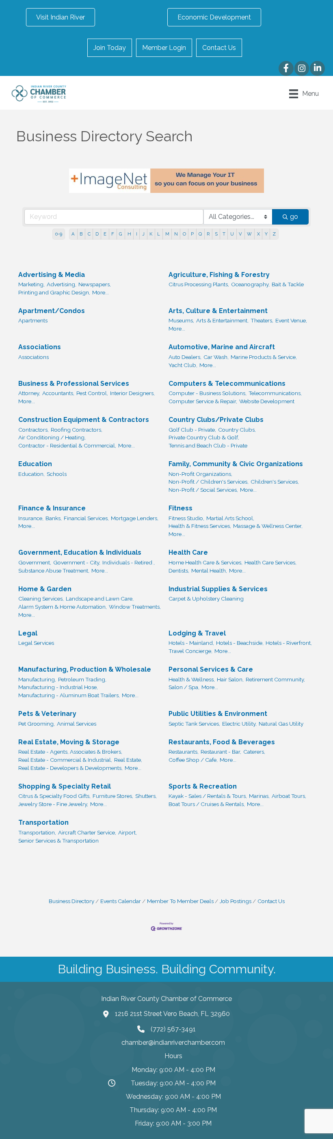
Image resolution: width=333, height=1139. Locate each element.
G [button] (120, 234)
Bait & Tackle (288, 284)
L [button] (158, 234)
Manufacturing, (37, 679)
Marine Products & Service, (264, 357)
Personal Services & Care (211, 669)
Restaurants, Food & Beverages (222, 742)
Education (35, 464)
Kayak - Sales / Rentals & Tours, (208, 796)
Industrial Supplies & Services (218, 589)
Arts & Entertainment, (222, 320)
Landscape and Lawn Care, (100, 598)
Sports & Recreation (203, 786)
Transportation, (37, 832)
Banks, (53, 518)
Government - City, (76, 562)
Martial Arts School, (230, 518)
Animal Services (76, 723)
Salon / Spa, (184, 687)
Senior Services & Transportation (58, 840)
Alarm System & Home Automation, (62, 606)
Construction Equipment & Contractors (83, 420)
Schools (57, 474)
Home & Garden (44, 589)
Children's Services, (275, 481)
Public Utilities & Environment (218, 714)
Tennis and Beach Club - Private (208, 445)
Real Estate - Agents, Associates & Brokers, (70, 751)
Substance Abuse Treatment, (53, 570)
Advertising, (61, 284)
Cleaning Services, (41, 598)
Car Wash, (216, 357)
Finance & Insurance (52, 508)
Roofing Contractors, (76, 429)
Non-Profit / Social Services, (203, 489)
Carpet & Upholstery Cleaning (206, 598)
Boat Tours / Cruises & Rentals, (207, 804)
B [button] (81, 234)
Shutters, (146, 796)
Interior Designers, (132, 393)
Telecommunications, (275, 393)
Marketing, (31, 284)
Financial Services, (86, 518)
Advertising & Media (51, 275)
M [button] (167, 234)
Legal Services (36, 643)
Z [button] (274, 234)
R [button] (208, 234)
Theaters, (262, 320)
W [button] (249, 234)
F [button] (112, 234)
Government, (34, 562)
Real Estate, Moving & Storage (68, 742)
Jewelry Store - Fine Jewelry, (53, 804)
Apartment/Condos (51, 311)
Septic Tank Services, (194, 723)
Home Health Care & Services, (205, 562)
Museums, (181, 320)
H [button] (129, 234)
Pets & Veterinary (47, 714)
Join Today (109, 48)
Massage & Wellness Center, (268, 526)
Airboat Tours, (289, 796)
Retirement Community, (275, 679)
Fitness (180, 508)
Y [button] (266, 234)
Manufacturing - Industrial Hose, (58, 687)
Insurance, (30, 518)
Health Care (188, 552)
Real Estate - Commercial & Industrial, (65, 759)
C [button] (89, 234)
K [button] (150, 234)
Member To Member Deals (180, 901)
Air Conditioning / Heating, (52, 437)
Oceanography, (250, 284)
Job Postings (235, 901)
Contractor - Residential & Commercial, (67, 445)
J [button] (143, 234)
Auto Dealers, (185, 357)
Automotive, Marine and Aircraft (222, 347)
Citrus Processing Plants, (199, 284)
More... (100, 292)
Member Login (164, 48)
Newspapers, (94, 284)
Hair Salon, (230, 679)
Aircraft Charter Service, (87, 832)
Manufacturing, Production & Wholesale (84, 669)
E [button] (105, 234)
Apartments (33, 320)
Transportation (43, 822)
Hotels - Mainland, (191, 643)
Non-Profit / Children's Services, (209, 481)
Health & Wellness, (192, 679)
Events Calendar (120, 901)
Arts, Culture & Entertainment (218, 311)
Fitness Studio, (186, 518)
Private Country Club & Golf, (204, 437)
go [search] (294, 216)
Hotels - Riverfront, (289, 643)
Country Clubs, (237, 429)
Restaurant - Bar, (221, 751)
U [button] (232, 234)
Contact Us (219, 48)
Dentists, (179, 570)
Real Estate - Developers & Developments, (70, 768)
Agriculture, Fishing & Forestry (219, 275)
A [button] (73, 234)
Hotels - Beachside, (240, 643)
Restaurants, (184, 751)
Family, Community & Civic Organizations (236, 464)
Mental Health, (209, 570)
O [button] (184, 234)
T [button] (224, 234)
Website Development (266, 401)
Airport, (127, 832)
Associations (39, 347)
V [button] (240, 234)
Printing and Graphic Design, (54, 292)
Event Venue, (291, 320)
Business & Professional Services (73, 383)
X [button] (258, 234)
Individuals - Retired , (128, 562)
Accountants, (58, 393)
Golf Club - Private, (192, 429)
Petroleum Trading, (82, 679)
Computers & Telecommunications (227, 383)
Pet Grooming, (36, 723)
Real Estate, (128, 759)
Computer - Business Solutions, (208, 393)
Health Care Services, (270, 562)
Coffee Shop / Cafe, (193, 759)
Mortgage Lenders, (134, 518)
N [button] (176, 234)
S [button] (216, 234)
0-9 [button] (58, 234)
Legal (27, 633)
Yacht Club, (183, 365)
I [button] (136, 234)
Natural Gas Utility (281, 723)
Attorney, (29, 393)
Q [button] (200, 234)
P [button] (192, 234)
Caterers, (254, 751)
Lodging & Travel (197, 633)
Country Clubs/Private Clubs (216, 420)
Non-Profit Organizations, (200, 474)
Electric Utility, (239, 723)
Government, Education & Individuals (79, 552)
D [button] (97, 234)
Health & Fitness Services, (200, 526)
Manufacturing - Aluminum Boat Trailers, (69, 695)
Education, (31, 474)
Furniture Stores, (113, 796)
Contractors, (33, 429)
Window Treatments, (135, 606)
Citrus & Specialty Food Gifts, (54, 796)
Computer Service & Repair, (203, 401)
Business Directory (71, 901)
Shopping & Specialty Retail (64, 786)
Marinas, (259, 796)
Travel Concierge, (190, 651)
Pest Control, (92, 393)
